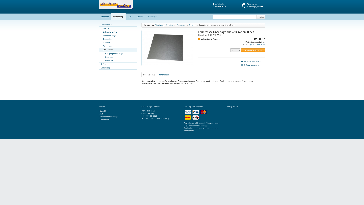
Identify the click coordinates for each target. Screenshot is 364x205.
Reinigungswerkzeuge (114, 53)
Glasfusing (105, 67)
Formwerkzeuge (109, 35)
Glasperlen (105, 24)
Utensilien (109, 60)
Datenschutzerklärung (108, 116)
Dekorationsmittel (110, 31)
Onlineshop (118, 16)
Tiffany (103, 64)
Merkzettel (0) (220, 6)
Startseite (105, 16)
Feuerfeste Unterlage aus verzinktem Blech (217, 25)
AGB (102, 113)
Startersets (107, 46)
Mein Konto (219, 4)
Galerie (140, 16)
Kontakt (103, 110)
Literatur (106, 42)
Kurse (130, 16)
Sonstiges (109, 57)
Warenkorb (244, 5)
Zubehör (107, 49)
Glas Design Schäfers (116, 5)
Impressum (104, 119)
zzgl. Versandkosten (256, 44)
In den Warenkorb (254, 50)
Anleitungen (152, 16)
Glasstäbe (107, 39)
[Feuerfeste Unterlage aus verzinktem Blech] (167, 48)
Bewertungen (164, 74)
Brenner (106, 28)
